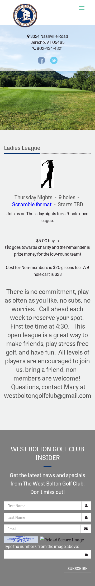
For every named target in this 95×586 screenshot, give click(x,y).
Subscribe (77, 568)
